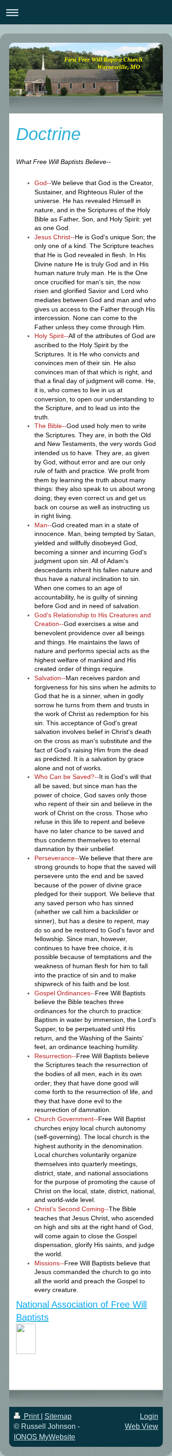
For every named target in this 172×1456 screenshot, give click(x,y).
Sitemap (58, 1416)
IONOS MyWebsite (44, 1437)
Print (31, 1416)
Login (149, 1416)
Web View (141, 1426)
